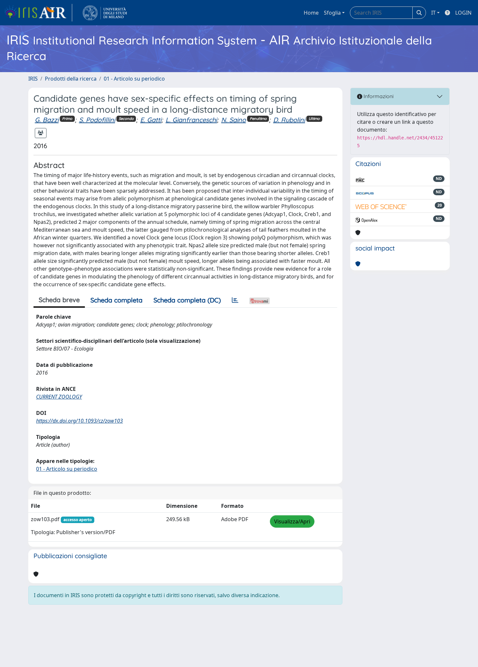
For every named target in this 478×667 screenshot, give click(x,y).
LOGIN (463, 12)
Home (311, 12)
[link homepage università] (104, 12)
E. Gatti (150, 120)
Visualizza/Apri (292, 521)
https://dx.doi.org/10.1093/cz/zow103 (79, 420)
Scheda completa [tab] (116, 300)
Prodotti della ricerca (71, 78)
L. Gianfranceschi (191, 120)
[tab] (235, 300)
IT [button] (433, 12)
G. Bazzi (47, 120)
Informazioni (377, 96)
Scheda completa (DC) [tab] (187, 300)
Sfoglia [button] (332, 12)
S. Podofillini (97, 120)
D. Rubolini (289, 120)
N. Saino (233, 120)
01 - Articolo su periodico (134, 78)
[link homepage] (38, 12)
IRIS (33, 78)
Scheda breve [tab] (59, 300)
